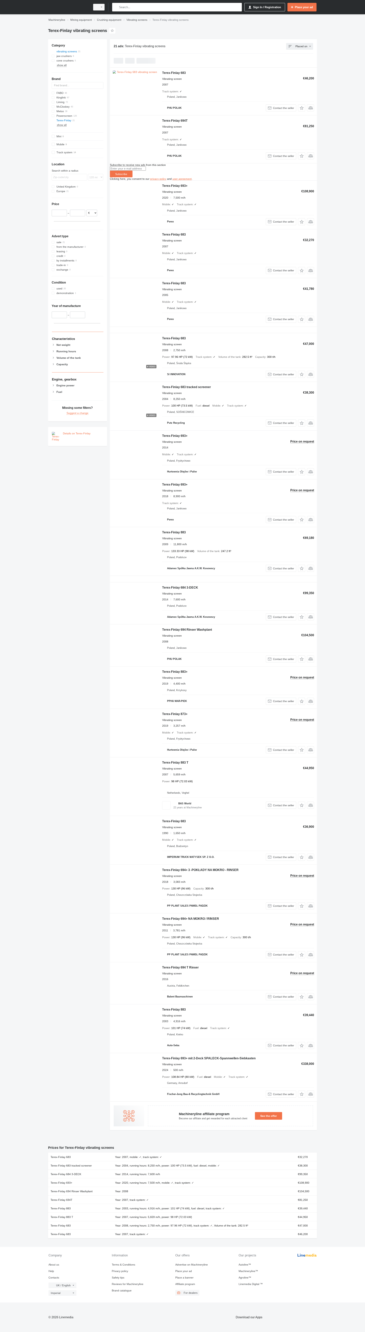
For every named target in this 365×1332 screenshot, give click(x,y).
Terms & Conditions (123, 1264)
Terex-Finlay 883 (174, 532)
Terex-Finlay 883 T (175, 762)
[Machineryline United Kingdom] (68, 7)
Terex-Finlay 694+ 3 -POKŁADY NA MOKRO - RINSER (200, 870)
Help (51, 1271)
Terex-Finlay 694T (175, 120)
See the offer (268, 1115)
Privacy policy (120, 1271)
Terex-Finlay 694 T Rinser (180, 967)
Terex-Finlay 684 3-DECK (180, 587)
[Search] (115, 7)
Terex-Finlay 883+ (174, 671)
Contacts (53, 1277)
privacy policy (158, 178)
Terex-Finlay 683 (174, 72)
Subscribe (121, 174)
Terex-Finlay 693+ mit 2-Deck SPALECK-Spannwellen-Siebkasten (209, 1058)
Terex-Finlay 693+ (174, 185)
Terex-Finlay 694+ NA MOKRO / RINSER (190, 918)
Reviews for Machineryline (127, 1284)
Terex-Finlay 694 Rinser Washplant (187, 629)
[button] (301, 107)
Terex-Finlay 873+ (174, 714)
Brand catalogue (122, 1290)
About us (53, 1264)
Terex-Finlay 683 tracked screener (186, 387)
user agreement (182, 178)
